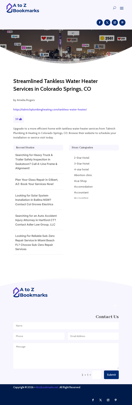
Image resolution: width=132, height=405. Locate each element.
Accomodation (83, 186)
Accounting (81, 198)
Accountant (81, 192)
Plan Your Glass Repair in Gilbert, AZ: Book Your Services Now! (36, 182)
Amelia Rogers (26, 100)
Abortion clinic (83, 175)
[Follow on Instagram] (115, 22)
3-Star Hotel (81, 163)
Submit (111, 374)
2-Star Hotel (81, 157)
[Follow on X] (107, 22)
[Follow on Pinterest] (122, 22)
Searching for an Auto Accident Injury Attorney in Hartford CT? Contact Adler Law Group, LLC (36, 220)
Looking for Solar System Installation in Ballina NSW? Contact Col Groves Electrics (34, 200)
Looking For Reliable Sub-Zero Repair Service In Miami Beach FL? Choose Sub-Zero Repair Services (35, 242)
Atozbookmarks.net (47, 387)
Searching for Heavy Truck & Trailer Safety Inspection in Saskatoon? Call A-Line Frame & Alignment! (36, 161)
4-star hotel (81, 169)
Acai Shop (80, 181)
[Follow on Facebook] (100, 22)
